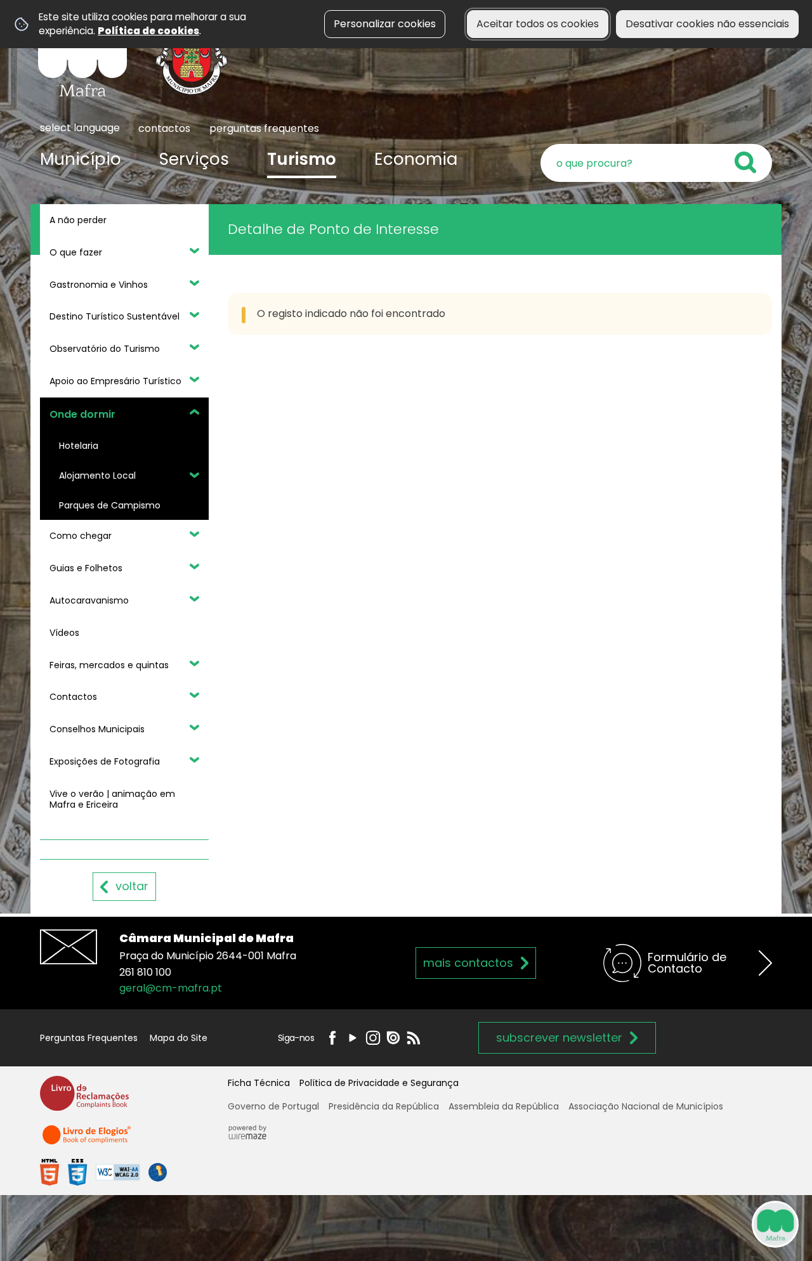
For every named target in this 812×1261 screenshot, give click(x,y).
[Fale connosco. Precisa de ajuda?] (664, 1223)
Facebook (332, 1038)
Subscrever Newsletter (559, 1037)
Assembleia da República (504, 1106)
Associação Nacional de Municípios (645, 1106)
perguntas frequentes (264, 128)
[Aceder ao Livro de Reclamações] (84, 1099)
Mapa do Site (178, 1037)
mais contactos (468, 963)
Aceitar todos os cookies (537, 23)
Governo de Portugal (273, 1106)
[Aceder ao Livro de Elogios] (87, 1140)
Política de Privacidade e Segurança (379, 1083)
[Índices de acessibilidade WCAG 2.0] (103, 1172)
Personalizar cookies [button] (385, 23)
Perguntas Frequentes (89, 1037)
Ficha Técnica (259, 1083)
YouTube (353, 1038)
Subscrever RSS (413, 1038)
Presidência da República (384, 1106)
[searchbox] (656, 163)
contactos (164, 128)
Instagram (373, 1038)
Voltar (131, 886)
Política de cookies (148, 30)
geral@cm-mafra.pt (170, 988)
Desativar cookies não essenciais (707, 23)
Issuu (393, 1038)
